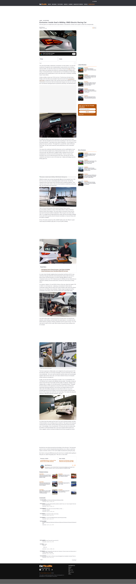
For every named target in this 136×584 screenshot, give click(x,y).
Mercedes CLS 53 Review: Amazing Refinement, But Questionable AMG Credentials (66, 461)
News (49, 4)
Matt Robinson (42, 27)
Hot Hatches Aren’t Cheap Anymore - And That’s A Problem (55, 269)
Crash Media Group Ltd (45, 573)
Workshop (91, 4)
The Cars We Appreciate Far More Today (64, 483)
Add (74, 53)
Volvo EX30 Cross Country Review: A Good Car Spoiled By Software (90, 183)
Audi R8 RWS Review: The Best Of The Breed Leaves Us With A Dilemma (48, 461)
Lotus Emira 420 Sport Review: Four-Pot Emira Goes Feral (90, 69)
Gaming (70, 4)
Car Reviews (46, 20)
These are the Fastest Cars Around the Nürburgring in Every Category (44, 484)
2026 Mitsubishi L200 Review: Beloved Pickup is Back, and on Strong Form (90, 76)
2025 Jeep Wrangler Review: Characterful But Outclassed (90, 97)
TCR (69, 68)
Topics (86, 4)
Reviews (54, 4)
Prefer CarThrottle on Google (48, 53)
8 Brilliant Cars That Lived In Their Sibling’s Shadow (64, 476)
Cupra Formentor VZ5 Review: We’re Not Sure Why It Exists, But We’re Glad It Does (90, 176)
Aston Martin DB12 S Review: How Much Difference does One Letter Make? (90, 83)
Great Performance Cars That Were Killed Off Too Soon (54, 271)
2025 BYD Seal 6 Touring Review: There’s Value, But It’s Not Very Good (90, 169)
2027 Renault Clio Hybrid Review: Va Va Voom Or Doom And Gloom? (90, 90)
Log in (95, 1)
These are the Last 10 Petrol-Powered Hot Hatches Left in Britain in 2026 (45, 476)
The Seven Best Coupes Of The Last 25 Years (63, 491)
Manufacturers (78, 4)
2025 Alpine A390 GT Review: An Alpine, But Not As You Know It (90, 155)
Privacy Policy (81, 114)
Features (60, 4)
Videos (66, 4)
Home (40, 20)
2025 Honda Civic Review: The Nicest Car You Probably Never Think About (90, 162)
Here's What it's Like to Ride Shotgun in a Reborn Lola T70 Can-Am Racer (45, 491)
